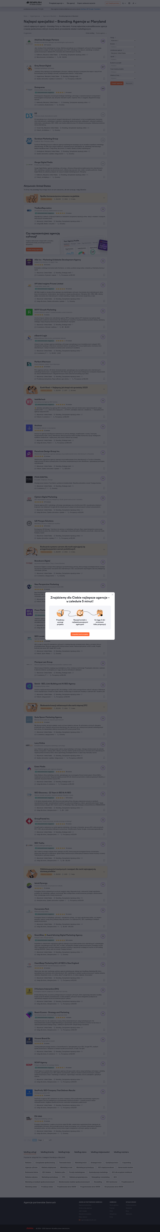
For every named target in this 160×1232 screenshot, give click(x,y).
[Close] (112, 594)
